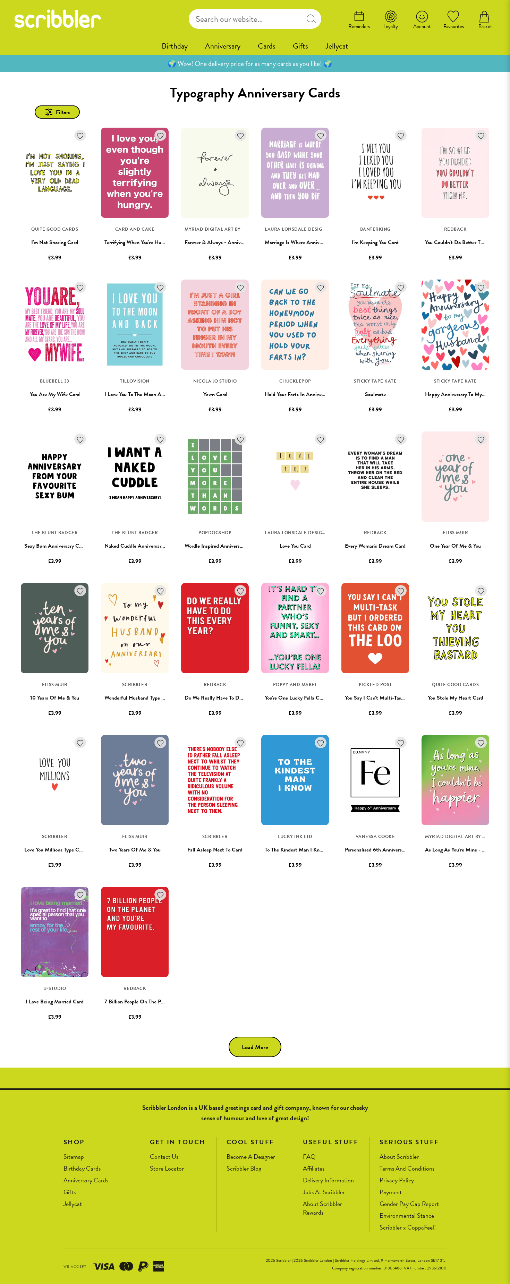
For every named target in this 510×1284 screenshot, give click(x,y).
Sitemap (73, 1157)
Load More (255, 1047)
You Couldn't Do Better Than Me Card (467, 242)
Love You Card (295, 546)
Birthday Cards (82, 1168)
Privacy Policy (397, 1180)
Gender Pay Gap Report (409, 1204)
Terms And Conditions (407, 1168)
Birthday (175, 46)
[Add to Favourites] (80, 135)
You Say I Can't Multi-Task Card (380, 698)
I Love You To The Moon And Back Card (148, 394)
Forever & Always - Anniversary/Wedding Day (235, 242)
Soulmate (375, 394)
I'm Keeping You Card (375, 242)
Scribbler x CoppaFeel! (408, 1227)
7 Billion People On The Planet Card (144, 1002)
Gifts (300, 46)
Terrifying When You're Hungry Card (143, 242)
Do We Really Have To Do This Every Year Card (236, 698)
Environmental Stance (407, 1216)
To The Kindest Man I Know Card (301, 850)
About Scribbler (399, 1157)
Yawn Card (215, 394)
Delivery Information (328, 1180)
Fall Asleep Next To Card (215, 850)
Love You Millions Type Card (55, 850)
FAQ (309, 1157)
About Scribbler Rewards (322, 1208)
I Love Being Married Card (55, 1002)
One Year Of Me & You (455, 546)
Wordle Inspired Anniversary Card (221, 546)
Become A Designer (251, 1157)
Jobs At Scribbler (324, 1192)
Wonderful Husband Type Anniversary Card (151, 698)
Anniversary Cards (85, 1180)
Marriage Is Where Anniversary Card (305, 242)
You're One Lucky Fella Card (295, 698)
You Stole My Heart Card (455, 698)
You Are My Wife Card (55, 394)
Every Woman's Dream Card (375, 546)
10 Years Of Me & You (54, 698)
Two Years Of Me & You (135, 850)
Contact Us (164, 1157)
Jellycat (336, 46)
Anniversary (222, 46)
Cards (266, 46)
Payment (391, 1192)
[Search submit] (311, 19)
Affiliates (313, 1168)
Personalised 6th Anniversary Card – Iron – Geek (398, 850)
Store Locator (167, 1168)
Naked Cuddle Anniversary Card (140, 546)
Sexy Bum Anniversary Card (55, 546)
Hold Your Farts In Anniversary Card (304, 394)
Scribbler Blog (244, 1168)
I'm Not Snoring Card (54, 242)
